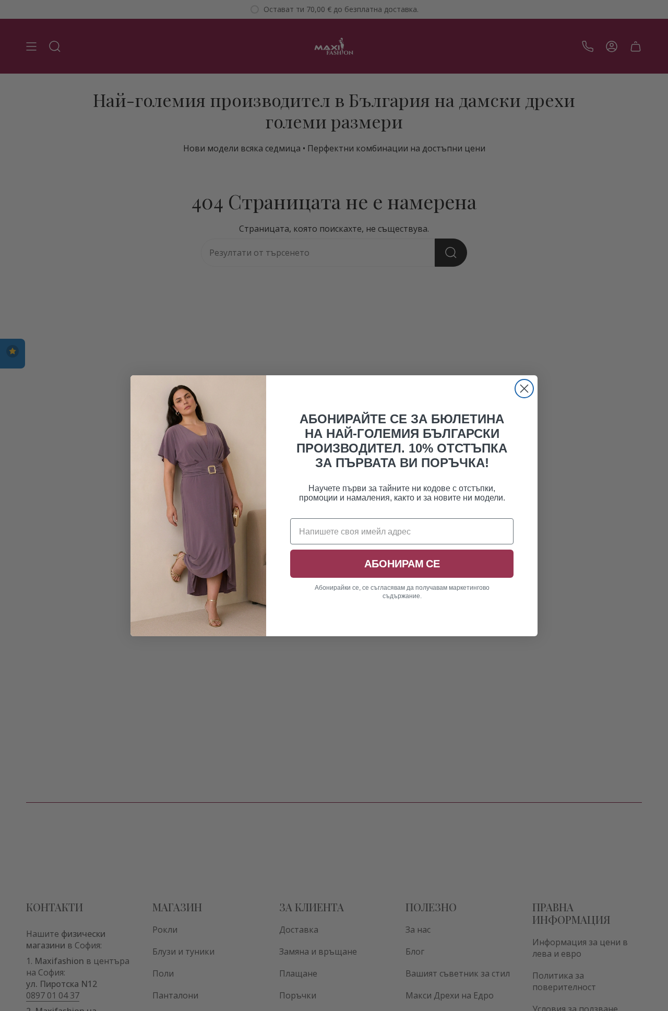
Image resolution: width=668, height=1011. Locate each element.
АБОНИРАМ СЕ (402, 564)
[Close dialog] (524, 388)
